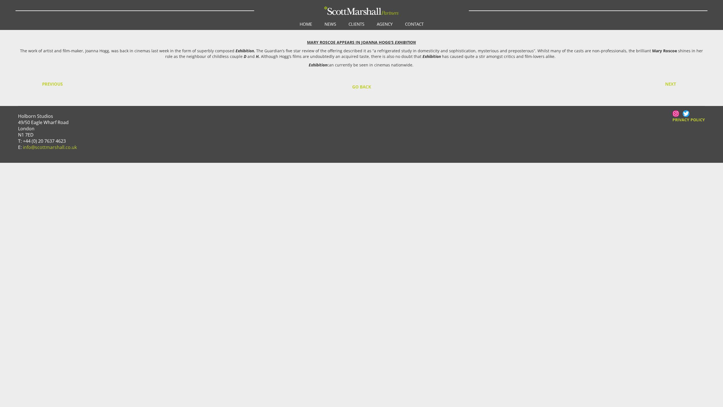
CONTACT (414, 24)
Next (670, 84)
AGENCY (385, 24)
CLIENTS (356, 24)
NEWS (330, 24)
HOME (306, 24)
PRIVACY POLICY (688, 119)
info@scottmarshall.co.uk (50, 147)
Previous (52, 84)
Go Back (361, 87)
